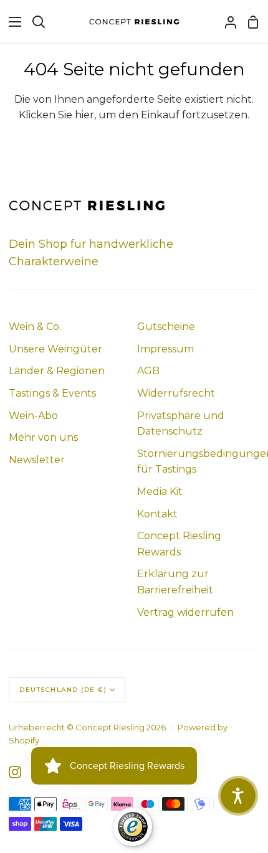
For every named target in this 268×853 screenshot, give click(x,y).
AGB (148, 371)
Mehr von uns (43, 437)
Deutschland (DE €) (63, 690)
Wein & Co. (35, 326)
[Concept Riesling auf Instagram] (15, 772)
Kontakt (157, 514)
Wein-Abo (33, 416)
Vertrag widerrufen (185, 612)
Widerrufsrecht (176, 393)
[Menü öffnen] (11, 22)
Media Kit (160, 491)
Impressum (165, 349)
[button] (238, 796)
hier (84, 115)
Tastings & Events (52, 393)
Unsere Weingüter (55, 349)
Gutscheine (166, 326)
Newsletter (37, 460)
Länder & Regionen (57, 371)
